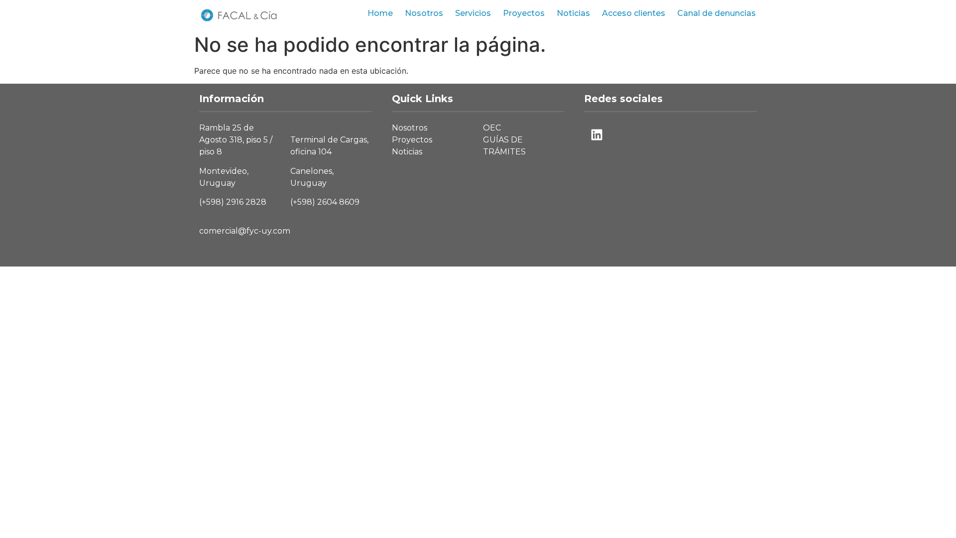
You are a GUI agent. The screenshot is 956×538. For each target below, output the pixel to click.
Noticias (573, 13)
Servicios (473, 13)
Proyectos (524, 13)
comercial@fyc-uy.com (244, 231)
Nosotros (424, 13)
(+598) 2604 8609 (324, 202)
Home (380, 13)
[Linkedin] (596, 134)
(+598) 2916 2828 (232, 202)
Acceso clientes (633, 13)
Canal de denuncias (716, 13)
